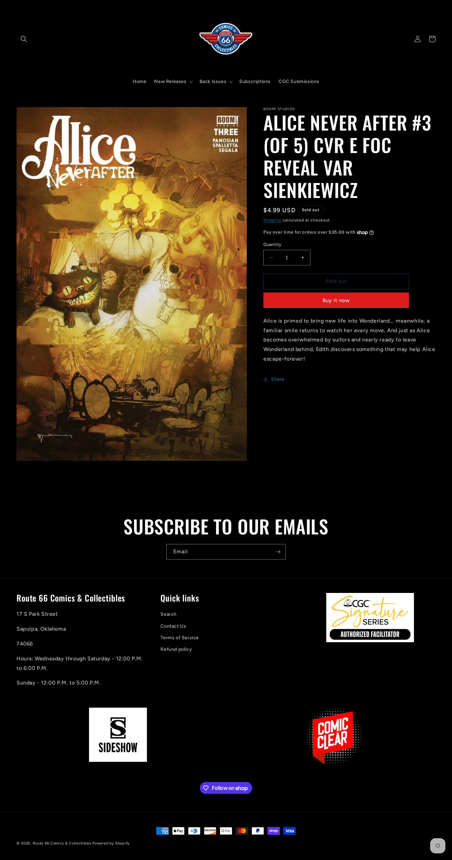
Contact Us (173, 626)
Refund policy (176, 649)
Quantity (272, 244)
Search (168, 614)
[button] (24, 39)
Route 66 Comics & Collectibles (62, 843)
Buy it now (336, 300)
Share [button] (277, 379)
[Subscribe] (278, 552)
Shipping (272, 220)
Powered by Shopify (111, 843)
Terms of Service (179, 638)
